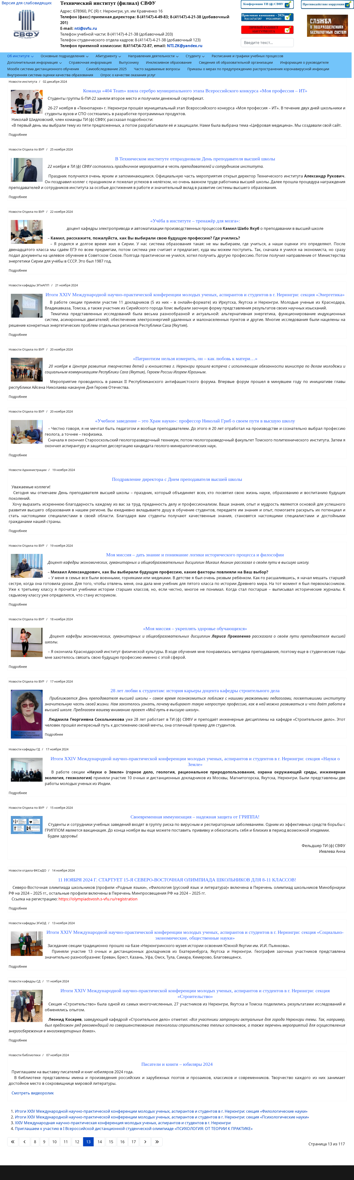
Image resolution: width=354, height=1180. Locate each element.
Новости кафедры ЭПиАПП (29, 285)
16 (122, 1141)
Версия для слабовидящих (27, 3)
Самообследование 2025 (106, 69)
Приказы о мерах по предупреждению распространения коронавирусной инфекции (258, 69)
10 (54, 1141)
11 (66, 1141)
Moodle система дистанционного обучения (43, 69)
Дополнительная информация (32, 62)
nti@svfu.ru (85, 28)
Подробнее (18, 134)
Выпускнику (129, 62)
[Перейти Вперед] (145, 1141)
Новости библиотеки (24, 1055)
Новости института (23, 81)
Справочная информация (90, 62)
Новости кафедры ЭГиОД (27, 923)
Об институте (18, 56)
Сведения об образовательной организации (236, 62)
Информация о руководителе (304, 62)
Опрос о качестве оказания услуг (128, 75)
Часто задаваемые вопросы (157, 69)
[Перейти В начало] (12, 1141)
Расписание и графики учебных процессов (247, 56)
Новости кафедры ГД (24, 749)
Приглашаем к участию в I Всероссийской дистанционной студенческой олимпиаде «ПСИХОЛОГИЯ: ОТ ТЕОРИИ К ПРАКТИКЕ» (134, 1128)
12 (77, 1141)
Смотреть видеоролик (33, 1093)
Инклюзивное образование (169, 62)
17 (133, 1141)
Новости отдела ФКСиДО (27, 870)
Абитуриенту (106, 56)
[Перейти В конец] (157, 1141)
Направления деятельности (151, 56)
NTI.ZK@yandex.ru (185, 45)
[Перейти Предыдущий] (24, 1141)
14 (100, 1141)
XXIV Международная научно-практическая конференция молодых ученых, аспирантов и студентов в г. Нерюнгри (123, 1122)
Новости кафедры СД (24, 981)
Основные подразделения (63, 56)
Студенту (193, 56)
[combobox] (267, 42)
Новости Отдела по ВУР (26, 149)
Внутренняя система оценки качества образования (50, 75)
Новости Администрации (27, 470)
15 (111, 1141)
